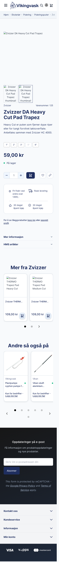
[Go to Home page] (24, 5)
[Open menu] (6, 4)
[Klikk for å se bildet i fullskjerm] (28, 56)
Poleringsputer (41, 14)
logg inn (31, 220)
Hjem (6, 14)
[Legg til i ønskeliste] (43, 175)
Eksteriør (16, 14)
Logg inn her (11, 395)
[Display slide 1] (25, 326)
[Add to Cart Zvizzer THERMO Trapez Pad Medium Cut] (48, 316)
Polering (27, 14)
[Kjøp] (30, 175)
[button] (15, 408)
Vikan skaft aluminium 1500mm (37, 383)
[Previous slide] (7, 412)
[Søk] (41, 5)
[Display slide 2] (31, 326)
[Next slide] (49, 412)
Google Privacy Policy (22, 484)
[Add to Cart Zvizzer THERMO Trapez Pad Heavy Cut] (22, 316)
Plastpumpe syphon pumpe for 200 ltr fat (12, 383)
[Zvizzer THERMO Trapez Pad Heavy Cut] (15, 285)
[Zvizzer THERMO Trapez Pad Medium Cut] (41, 285)
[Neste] (40, 326)
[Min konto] (46, 5)
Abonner (11, 469)
